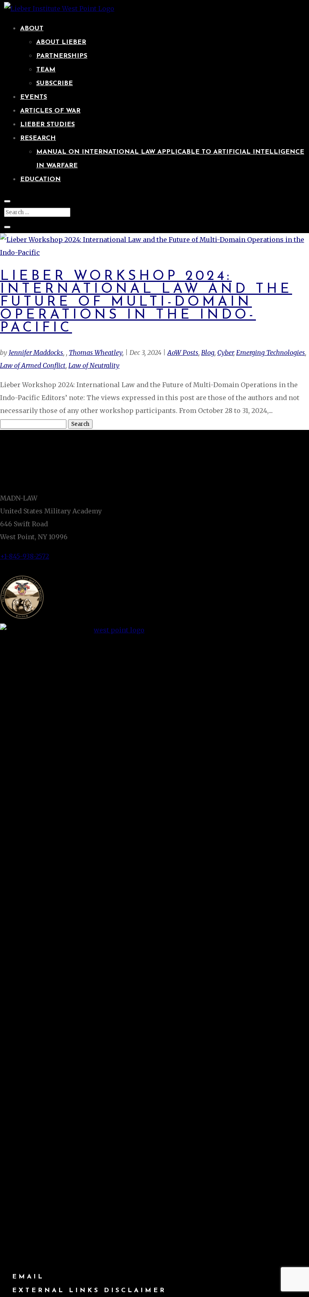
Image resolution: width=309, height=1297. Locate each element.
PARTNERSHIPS (61, 56)
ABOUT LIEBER (61, 42)
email (28, 1277)
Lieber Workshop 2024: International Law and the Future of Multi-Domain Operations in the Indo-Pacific (146, 302)
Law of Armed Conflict (33, 365)
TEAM (46, 70)
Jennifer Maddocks (36, 352)
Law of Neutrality (93, 365)
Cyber (225, 352)
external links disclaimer (89, 1290)
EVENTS (33, 97)
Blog (207, 352)
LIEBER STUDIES (47, 124)
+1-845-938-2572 (24, 556)
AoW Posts (182, 352)
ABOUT (31, 28)
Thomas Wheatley (95, 352)
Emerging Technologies (270, 352)
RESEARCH (38, 138)
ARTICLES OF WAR (50, 111)
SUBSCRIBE (54, 83)
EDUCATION (40, 179)
